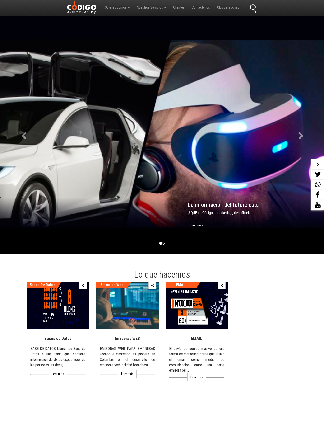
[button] (117, 7)
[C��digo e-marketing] (82, 8)
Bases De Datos (42, 285)
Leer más (197, 225)
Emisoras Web (111, 285)
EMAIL (181, 285)
